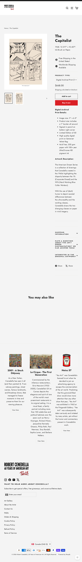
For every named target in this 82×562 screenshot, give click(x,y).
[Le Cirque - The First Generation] (41, 361)
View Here (15, 410)
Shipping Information (62, 233)
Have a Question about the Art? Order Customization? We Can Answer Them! (65, 244)
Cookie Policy (9, 521)
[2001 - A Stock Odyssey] (15, 360)
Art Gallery (8, 501)
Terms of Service (10, 533)
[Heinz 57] (66, 360)
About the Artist (10, 504)
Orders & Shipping (11, 517)
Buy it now (66, 103)
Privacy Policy (9, 525)
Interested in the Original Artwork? (65, 255)
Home (6, 28)
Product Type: (62, 75)
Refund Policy (9, 529)
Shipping (58, 90)
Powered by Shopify (64, 554)
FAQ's (6, 513)
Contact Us (8, 509)
